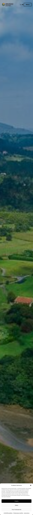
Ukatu (16, 505)
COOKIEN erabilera (8, 513)
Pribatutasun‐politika (18, 513)
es (22, 4)
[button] (30, 485)
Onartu (16, 501)
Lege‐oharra (26, 513)
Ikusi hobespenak (16, 509)
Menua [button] (27, 4)
